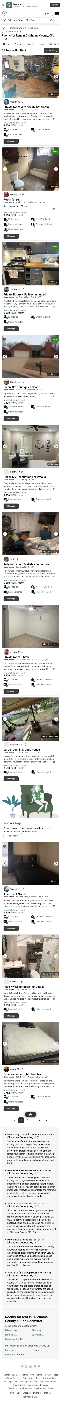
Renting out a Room (29, 1381)
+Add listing (51, 50)
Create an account (27, 1193)
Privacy (47, 1375)
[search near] (4, 20)
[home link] (4, 13)
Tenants (35, 1350)
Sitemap (16, 1375)
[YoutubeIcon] (30, 1367)
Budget (30, 44)
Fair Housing (28, 1378)
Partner (6, 1375)
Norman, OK (11, 1334)
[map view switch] (30, 1114)
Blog (38, 1378)
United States (17, 28)
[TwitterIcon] (26, 1367)
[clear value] (51, 20)
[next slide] (54, 76)
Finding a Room (11, 1381)
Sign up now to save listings (34, 1295)
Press (55, 1375)
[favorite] (5, 59)
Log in (46, 13)
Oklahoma (33, 28)
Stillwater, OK (38, 1334)
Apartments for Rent (15, 1354)
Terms (25, 1375)
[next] (56, 20)
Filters (41, 44)
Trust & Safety (19, 1385)
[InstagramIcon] (39, 1367)
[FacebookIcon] (22, 1367)
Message (11, 141)
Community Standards (38, 1385)
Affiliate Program (13, 1378)
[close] (3, 5)
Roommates (11, 1350)
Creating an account (24, 1157)
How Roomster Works (43, 1388)
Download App (49, 1378)
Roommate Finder (48, 1381)
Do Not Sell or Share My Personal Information (30, 1393)
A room (18, 44)
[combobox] (28, 20)
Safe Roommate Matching (20, 1388)
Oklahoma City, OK (14, 1339)
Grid (7, 44)
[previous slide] (7, 76)
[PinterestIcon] (35, 1367)
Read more (13, 836)
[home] (4, 28)
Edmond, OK (11, 1330)
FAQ (32, 1375)
